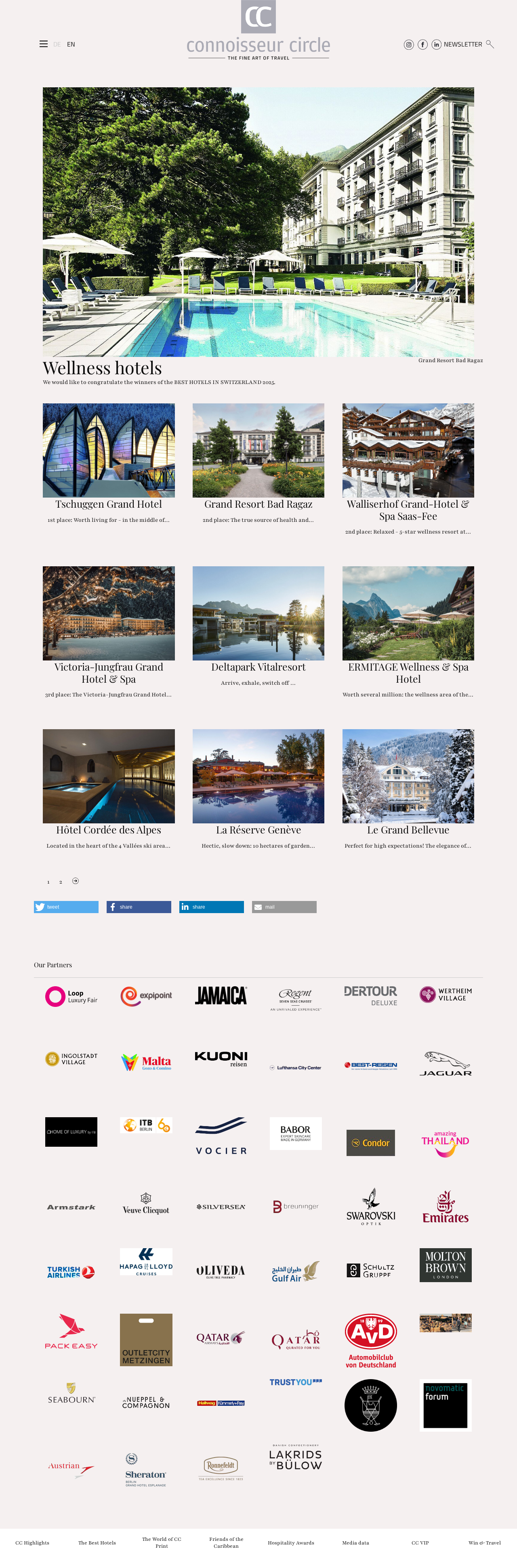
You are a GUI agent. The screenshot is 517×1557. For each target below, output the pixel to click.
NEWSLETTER (463, 44)
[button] (66, 907)
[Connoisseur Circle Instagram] (409, 44)
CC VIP (420, 1542)
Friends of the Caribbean (226, 1542)
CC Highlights (32, 1542)
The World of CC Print (161, 1542)
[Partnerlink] (71, 996)
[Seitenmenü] (44, 44)
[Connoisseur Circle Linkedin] (436, 44)
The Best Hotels (97, 1542)
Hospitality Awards (291, 1542)
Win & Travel (485, 1542)
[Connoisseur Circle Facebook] (422, 44)
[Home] (258, 34)
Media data (355, 1542)
